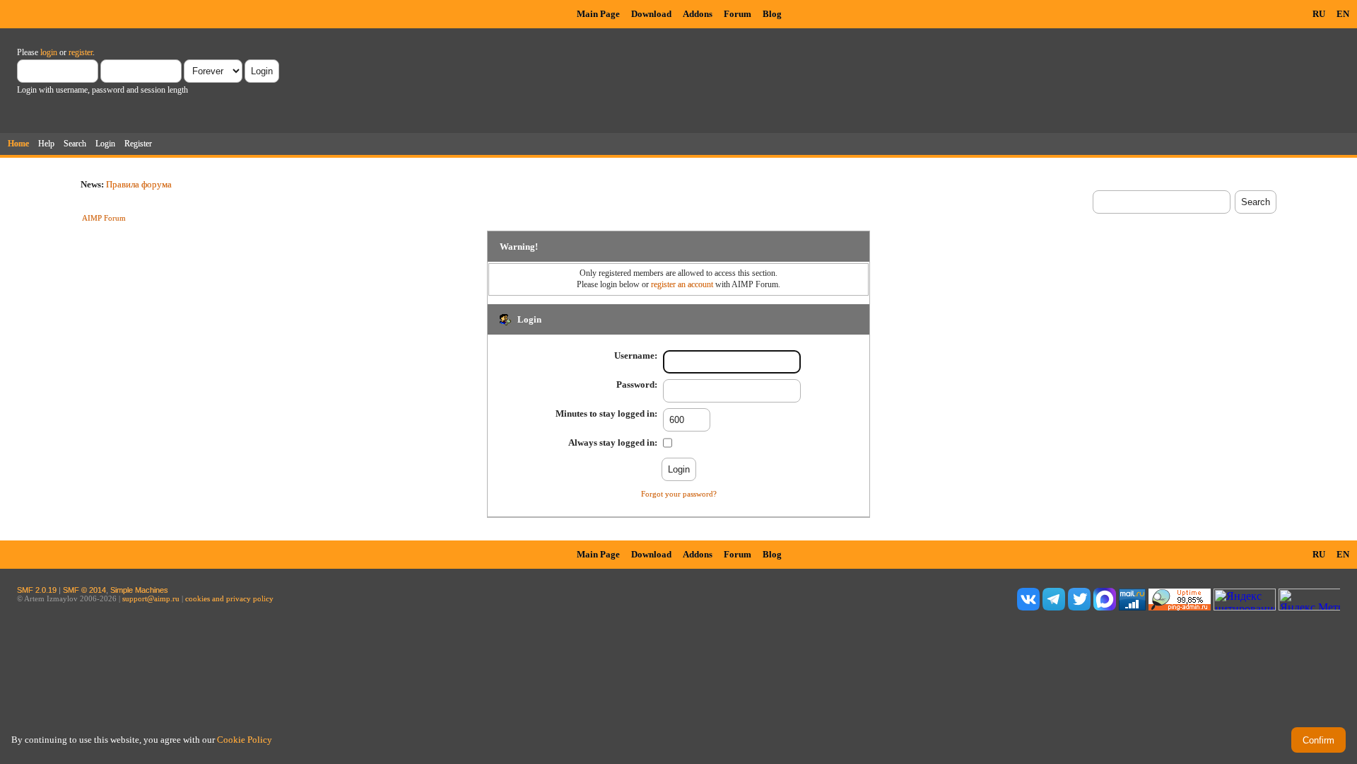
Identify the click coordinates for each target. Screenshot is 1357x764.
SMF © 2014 (84, 590)
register (81, 52)
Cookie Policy (244, 739)
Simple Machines (139, 590)
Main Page (598, 13)
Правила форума (139, 184)
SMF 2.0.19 (37, 590)
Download (651, 13)
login (48, 52)
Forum (737, 13)
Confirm (1318, 740)
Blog (772, 13)
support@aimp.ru (151, 598)
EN (1343, 13)
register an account (682, 284)
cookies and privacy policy (229, 598)
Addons (697, 13)
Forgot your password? (679, 494)
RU (1318, 13)
